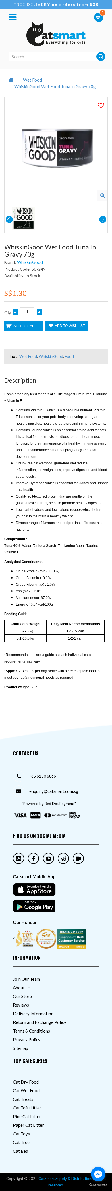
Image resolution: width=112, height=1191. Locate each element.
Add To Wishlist (69, 326)
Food (69, 356)
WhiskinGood (30, 262)
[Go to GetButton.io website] (98, 1185)
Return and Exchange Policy (39, 1022)
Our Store (22, 996)
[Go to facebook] (98, 1174)
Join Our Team (26, 979)
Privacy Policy (26, 1039)
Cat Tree (21, 1142)
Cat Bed (20, 1151)
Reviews (21, 1004)
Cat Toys (21, 1133)
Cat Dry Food (26, 1081)
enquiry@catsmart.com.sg (53, 791)
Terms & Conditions (31, 1030)
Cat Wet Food (26, 1090)
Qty (7, 312)
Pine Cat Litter (27, 1116)
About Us (21, 987)
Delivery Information (33, 1013)
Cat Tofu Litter (27, 1107)
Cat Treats (23, 1099)
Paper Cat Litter (28, 1125)
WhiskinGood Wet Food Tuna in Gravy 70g (55, 86)
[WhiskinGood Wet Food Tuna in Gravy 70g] (102, 195)
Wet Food (32, 79)
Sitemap (20, 1048)
